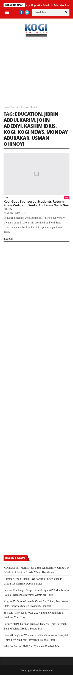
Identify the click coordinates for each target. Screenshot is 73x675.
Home (6, 107)
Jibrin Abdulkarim (31, 117)
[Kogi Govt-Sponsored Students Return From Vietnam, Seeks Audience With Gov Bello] (36, 174)
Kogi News (31, 132)
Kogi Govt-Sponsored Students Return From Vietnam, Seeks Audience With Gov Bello (36, 205)
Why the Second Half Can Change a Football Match (33, 646)
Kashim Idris (39, 126)
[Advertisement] (36, 74)
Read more (8, 238)
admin (10, 213)
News (6, 197)
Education (28, 114)
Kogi (9, 132)
